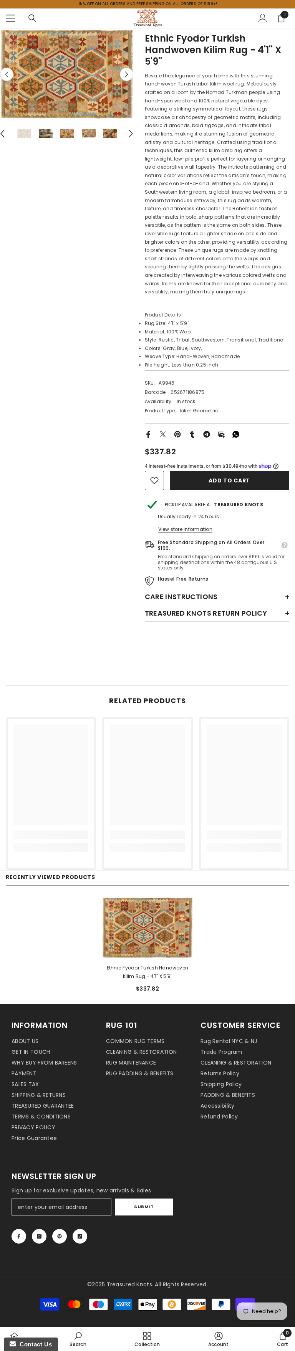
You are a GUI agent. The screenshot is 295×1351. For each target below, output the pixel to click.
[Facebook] (148, 433)
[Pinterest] (177, 433)
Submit (144, 1207)
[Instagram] (39, 1236)
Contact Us (34, 1344)
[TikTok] (80, 1236)
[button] (6, 74)
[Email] (221, 433)
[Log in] (263, 18)
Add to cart (229, 480)
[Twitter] (162, 433)
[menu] (10, 18)
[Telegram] (206, 433)
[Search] (32, 18)
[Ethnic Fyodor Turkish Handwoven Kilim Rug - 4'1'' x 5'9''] (147, 927)
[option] (66, 74)
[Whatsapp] (235, 433)
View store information (185, 529)
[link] (154, 480)
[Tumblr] (192, 433)
